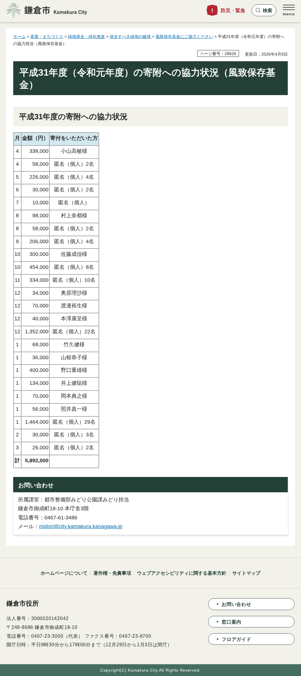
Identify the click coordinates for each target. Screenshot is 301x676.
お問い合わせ (236, 604)
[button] (264, 10)
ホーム (19, 36)
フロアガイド (236, 639)
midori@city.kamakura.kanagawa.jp (80, 526)
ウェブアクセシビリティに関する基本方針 (181, 573)
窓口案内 (231, 621)
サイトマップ (246, 573)
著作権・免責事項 (112, 573)
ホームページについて (64, 573)
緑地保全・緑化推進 (86, 36)
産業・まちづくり (46, 36)
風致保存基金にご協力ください (184, 36)
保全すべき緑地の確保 (131, 36)
